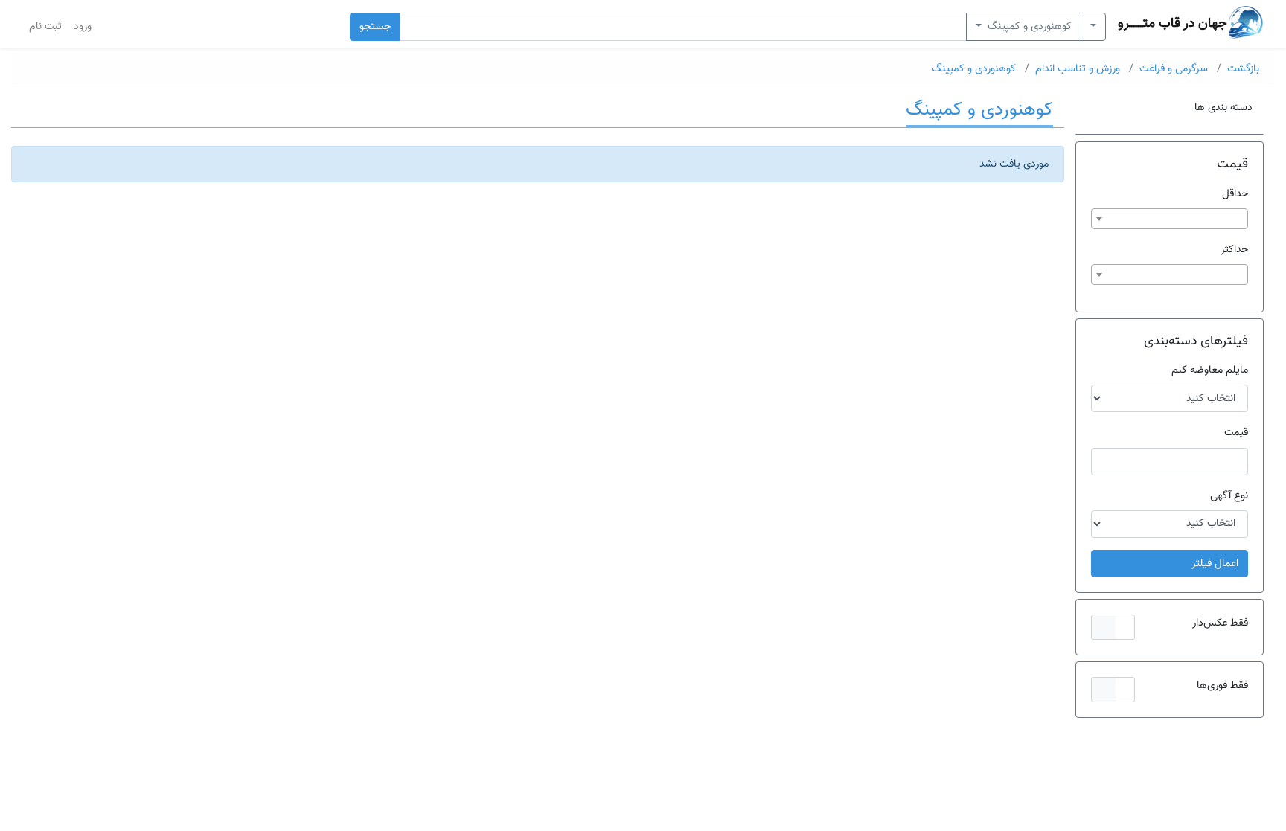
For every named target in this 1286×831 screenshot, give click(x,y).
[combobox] (1169, 218)
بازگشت (1243, 68)
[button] (1113, 627)
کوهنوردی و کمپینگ (1028, 26)
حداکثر (1234, 249)
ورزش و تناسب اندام (1077, 68)
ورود (83, 26)
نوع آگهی (1229, 495)
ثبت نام (45, 26)
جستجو (375, 26)
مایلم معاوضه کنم (1209, 370)
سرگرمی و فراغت (1173, 68)
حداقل (1235, 193)
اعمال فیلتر (1214, 563)
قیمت (1236, 432)
